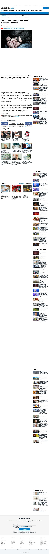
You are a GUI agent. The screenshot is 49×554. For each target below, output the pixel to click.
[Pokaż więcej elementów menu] (48, 10)
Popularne (21, 183)
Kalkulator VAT (42, 542)
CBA (5, 120)
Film (20, 544)
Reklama (10, 549)
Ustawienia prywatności (42, 549)
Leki (29, 541)
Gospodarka (13, 541)
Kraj (9, 13)
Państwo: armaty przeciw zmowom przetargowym (16, 151)
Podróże (12, 545)
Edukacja (21, 541)
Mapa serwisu (34, 549)
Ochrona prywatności (26, 549)
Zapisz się (24, 529)
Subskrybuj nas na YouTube (7, 28)
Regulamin (19, 549)
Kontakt (2, 549)
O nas (6, 549)
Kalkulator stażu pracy (43, 541)
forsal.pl (20, 5)
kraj (12, 17)
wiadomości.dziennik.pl (7, 17)
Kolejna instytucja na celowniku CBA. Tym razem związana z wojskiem (26, 140)
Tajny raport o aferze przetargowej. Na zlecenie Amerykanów (27, 162)
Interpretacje (3, 544)
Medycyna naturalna (32, 542)
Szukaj (46, 7)
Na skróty (2, 537)
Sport (12, 543)
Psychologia (31, 544)
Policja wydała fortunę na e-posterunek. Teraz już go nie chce (27, 151)
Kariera (14, 549)
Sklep (47, 5)
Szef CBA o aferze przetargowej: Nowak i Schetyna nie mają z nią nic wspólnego (16, 163)
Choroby (30, 543)
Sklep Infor (2, 545)
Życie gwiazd (22, 543)
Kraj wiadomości (28, 183)
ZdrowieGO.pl (35, 5)
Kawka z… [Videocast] (19, 15)
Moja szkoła (21, 542)
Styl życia (30, 545)
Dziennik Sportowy (26, 15)
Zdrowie (12, 544)
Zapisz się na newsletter (20, 28)
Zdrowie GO (13, 15)
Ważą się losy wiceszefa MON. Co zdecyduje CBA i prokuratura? (5, 139)
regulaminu (25, 526)
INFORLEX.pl (25, 5)
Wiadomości (3, 13)
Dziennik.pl (13, 537)
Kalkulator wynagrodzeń (44, 545)
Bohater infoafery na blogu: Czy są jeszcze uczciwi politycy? (16, 139)
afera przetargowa (11, 120)
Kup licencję (17, 116)
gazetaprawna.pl (42, 5)
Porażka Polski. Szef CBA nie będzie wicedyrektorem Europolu (5, 151)
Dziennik (2, 17)
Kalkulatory (42, 537)
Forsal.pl (2, 542)
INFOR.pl (15, 5)
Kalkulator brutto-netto (43, 544)
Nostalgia (8, 15)
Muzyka (21, 545)
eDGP (1, 541)
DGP (30, 5)
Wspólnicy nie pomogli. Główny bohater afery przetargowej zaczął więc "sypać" (6, 163)
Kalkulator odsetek (43, 543)
